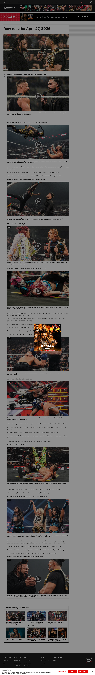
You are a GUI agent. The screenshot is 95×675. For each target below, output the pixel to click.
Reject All (72, 671)
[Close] (92, 671)
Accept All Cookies (83, 671)
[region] (47, 671)
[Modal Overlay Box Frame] (47, 337)
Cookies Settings (62, 671)
